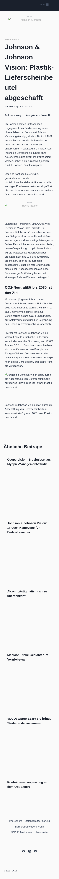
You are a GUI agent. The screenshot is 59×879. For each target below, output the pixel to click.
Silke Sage (14, 106)
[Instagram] (29, 851)
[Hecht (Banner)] (29, 208)
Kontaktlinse (12, 39)
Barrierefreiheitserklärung (29, 826)
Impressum (15, 821)
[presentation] (29, 498)
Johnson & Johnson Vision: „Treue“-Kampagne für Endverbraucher (27, 527)
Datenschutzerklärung (37, 821)
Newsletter (42, 832)
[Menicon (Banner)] (29, 23)
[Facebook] (23, 851)
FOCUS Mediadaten (22, 832)
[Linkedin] (35, 851)
